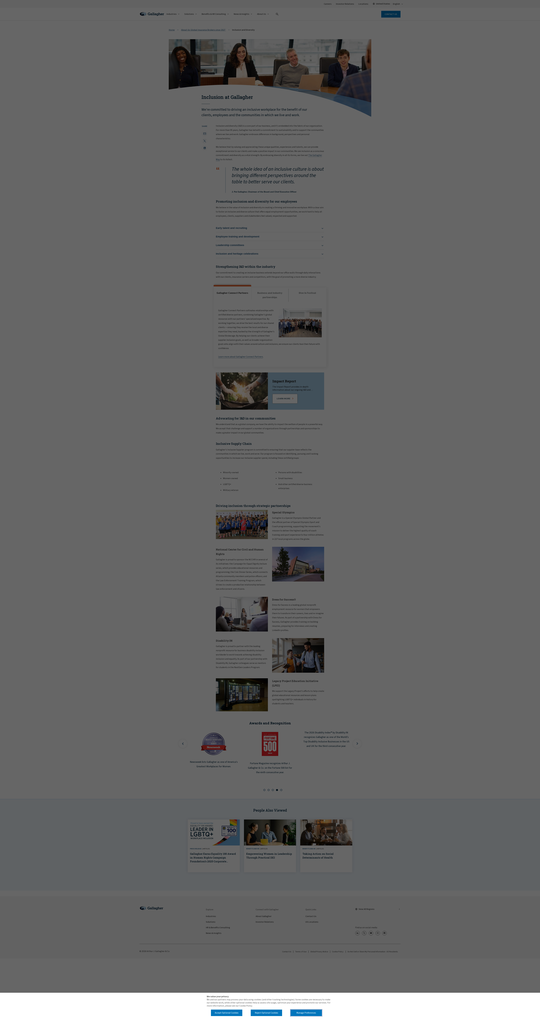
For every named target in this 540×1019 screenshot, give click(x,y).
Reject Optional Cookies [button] (266, 1012)
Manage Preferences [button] (306, 1012)
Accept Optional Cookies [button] (226, 1012)
